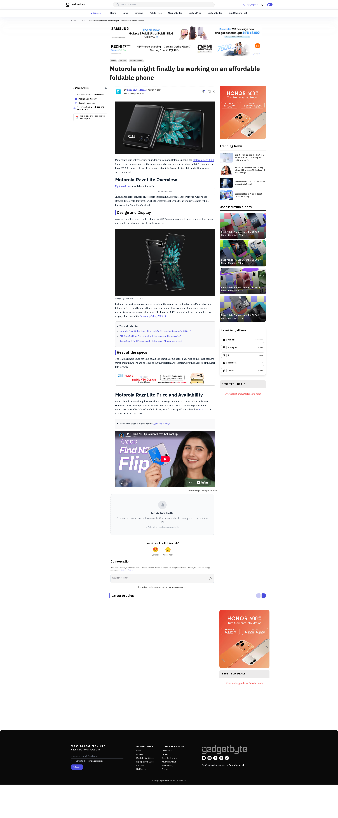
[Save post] (209, 92)
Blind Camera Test (238, 13)
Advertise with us (169, 761)
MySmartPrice (122, 186)
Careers (165, 754)
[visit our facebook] (215, 758)
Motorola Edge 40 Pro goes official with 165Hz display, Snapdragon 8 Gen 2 (155, 331)
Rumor (82, 21)
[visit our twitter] (221, 758)
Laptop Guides (215, 13)
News (125, 13)
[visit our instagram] (209, 758)
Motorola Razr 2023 (203, 159)
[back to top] (330, 811)
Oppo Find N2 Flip (161, 424)
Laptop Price (195, 13)
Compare (140, 765)
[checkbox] (72, 761)
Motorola (123, 60)
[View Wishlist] (262, 4)
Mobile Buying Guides (145, 758)
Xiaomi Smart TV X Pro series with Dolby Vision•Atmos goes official (150, 341)
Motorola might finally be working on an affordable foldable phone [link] (116, 20)
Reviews (139, 13)
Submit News (167, 750)
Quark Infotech (236, 765)
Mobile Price (155, 13)
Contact (165, 769)
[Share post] (214, 91)
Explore (97, 13)
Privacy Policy (127, 570)
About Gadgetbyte (169, 758)
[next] (264, 595)
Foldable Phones (136, 60)
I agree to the (88, 761)
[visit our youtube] (204, 758)
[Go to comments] (204, 92)
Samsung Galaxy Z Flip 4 (153, 316)
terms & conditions (95, 760)
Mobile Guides (175, 13)
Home (113, 13)
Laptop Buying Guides (145, 761)
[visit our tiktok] (227, 758)
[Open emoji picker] (211, 579)
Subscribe (77, 767)
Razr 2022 (204, 409)
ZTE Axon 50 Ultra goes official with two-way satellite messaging (150, 336)
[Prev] (258, 595)
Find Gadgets (141, 769)
